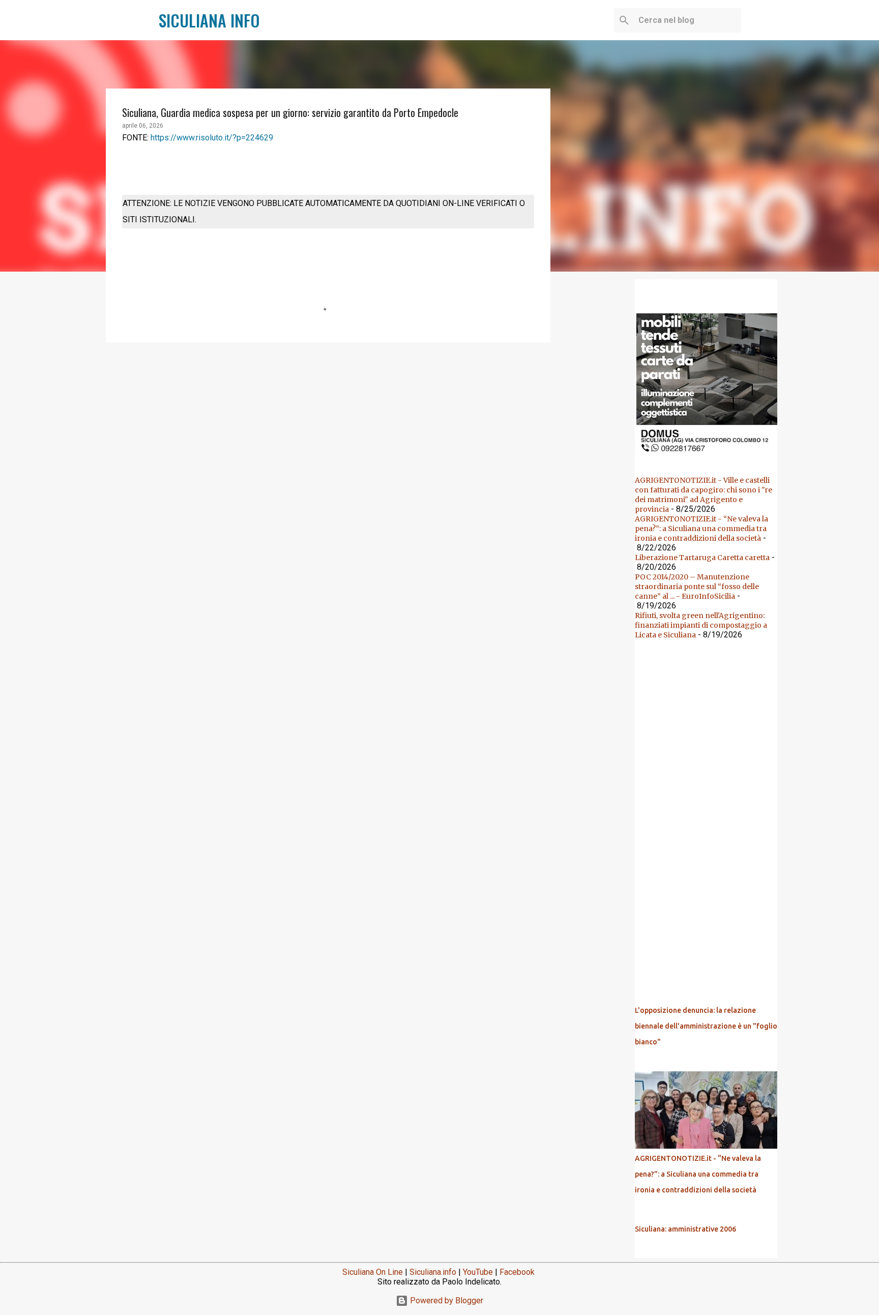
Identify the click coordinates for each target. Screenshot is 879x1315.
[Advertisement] (328, 429)
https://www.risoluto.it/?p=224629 (212, 137)
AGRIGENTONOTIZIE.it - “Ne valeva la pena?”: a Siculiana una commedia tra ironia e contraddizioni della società (701, 528)
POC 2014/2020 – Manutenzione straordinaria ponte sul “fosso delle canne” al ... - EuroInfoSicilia (697, 586)
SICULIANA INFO (209, 20)
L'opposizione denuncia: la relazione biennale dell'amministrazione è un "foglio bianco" (706, 1026)
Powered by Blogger (445, 1300)
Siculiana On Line (372, 1272)
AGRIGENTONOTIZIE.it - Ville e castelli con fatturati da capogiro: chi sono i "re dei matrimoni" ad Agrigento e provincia (703, 495)
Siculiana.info (432, 1272)
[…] (710, 454)
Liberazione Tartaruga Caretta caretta (702, 557)
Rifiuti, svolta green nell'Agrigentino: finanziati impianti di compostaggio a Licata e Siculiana (701, 625)
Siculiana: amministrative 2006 (685, 1229)
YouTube (478, 1272)
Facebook (517, 1272)
